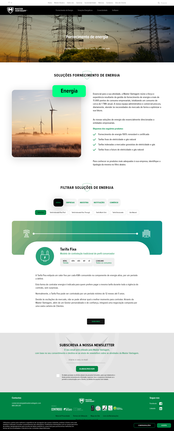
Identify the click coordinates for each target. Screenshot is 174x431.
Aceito (164, 425)
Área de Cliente (120, 3)
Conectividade (102, 10)
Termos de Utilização (80, 416)
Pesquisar (164, 3)
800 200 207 (16, 405)
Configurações (144, 425)
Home (50, 3)
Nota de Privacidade (63, 416)
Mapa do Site (95, 416)
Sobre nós (70, 3)
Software (115, 10)
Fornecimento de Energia (64, 10)
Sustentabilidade (90, 3)
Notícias (101, 3)
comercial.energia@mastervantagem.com (26, 403)
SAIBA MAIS (96, 321)
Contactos (109, 3)
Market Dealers (59, 3)
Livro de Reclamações (110, 416)
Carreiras (79, 3)
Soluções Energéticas (85, 10)
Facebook (153, 403)
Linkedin (152, 408)
